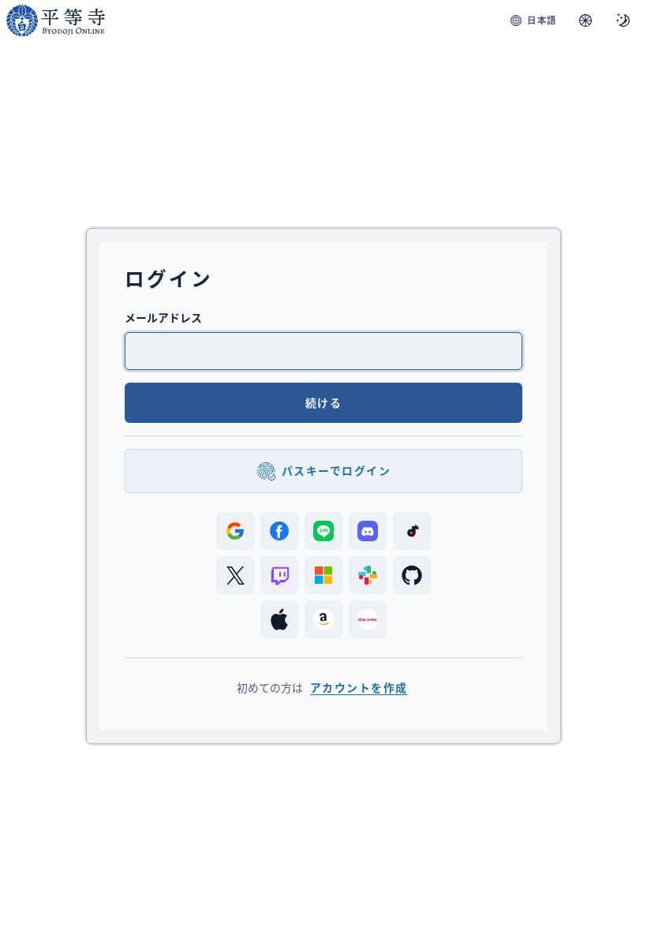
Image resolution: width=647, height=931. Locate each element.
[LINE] (323, 531)
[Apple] (279, 619)
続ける (323, 402)
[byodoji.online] (55, 20)
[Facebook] (279, 531)
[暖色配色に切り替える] (585, 20)
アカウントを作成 (359, 687)
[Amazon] (323, 619)
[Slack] (368, 575)
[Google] (235, 531)
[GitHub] (412, 575)
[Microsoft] (323, 575)
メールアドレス (163, 317)
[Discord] (368, 531)
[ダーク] (623, 20)
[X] (235, 575)
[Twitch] (279, 575)
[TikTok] (412, 531)
